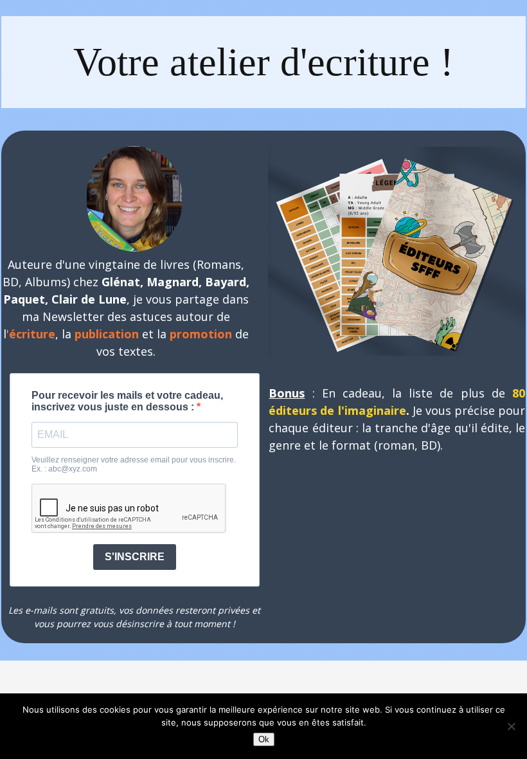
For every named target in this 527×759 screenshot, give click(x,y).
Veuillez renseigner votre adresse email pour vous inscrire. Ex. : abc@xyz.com (133, 464)
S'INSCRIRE (135, 556)
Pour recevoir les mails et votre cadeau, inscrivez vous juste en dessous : (127, 401)
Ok (263, 739)
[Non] (511, 726)
